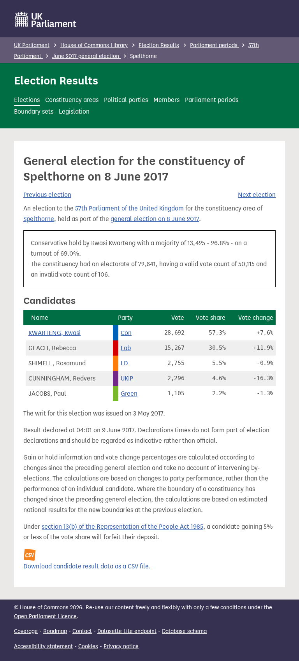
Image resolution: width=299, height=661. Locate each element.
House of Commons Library (94, 45)
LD (124, 363)
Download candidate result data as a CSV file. (87, 566)
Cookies (88, 646)
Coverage (26, 631)
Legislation (74, 111)
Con (126, 333)
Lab (126, 348)
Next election (257, 194)
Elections (27, 99)
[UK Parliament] (45, 19)
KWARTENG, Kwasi (54, 333)
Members (166, 99)
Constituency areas (71, 99)
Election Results (159, 45)
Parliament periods (214, 45)
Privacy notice (121, 646)
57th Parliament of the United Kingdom (129, 208)
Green (129, 393)
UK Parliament (31, 45)
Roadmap (55, 631)
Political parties (126, 99)
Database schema (184, 631)
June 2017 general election (86, 56)
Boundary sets (33, 111)
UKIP (127, 378)
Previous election (47, 194)
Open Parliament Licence (45, 616)
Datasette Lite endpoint (127, 631)
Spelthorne (38, 219)
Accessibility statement (43, 646)
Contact (82, 631)
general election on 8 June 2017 (155, 219)
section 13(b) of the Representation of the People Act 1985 (122, 526)
